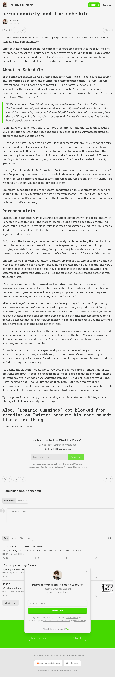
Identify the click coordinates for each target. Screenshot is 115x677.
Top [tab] (6, 538)
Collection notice (75, 655)
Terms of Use (72, 617)
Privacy (54, 655)
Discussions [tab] (25, 538)
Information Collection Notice (56, 620)
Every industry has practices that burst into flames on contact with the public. (42, 550)
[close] (86, 571)
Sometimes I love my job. (18, 426)
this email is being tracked (22, 546)
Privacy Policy (80, 620)
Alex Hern (14, 20)
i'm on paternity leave (19, 565)
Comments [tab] (9, 500)
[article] (57, 552)
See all (8, 602)
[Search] (110, 538)
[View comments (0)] (16, 30)
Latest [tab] (14, 538)
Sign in (107, 4)
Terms (62, 655)
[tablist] (15, 501)
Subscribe (94, 4)
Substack (42, 670)
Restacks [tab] (22, 500)
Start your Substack (49, 663)
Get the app (72, 663)
